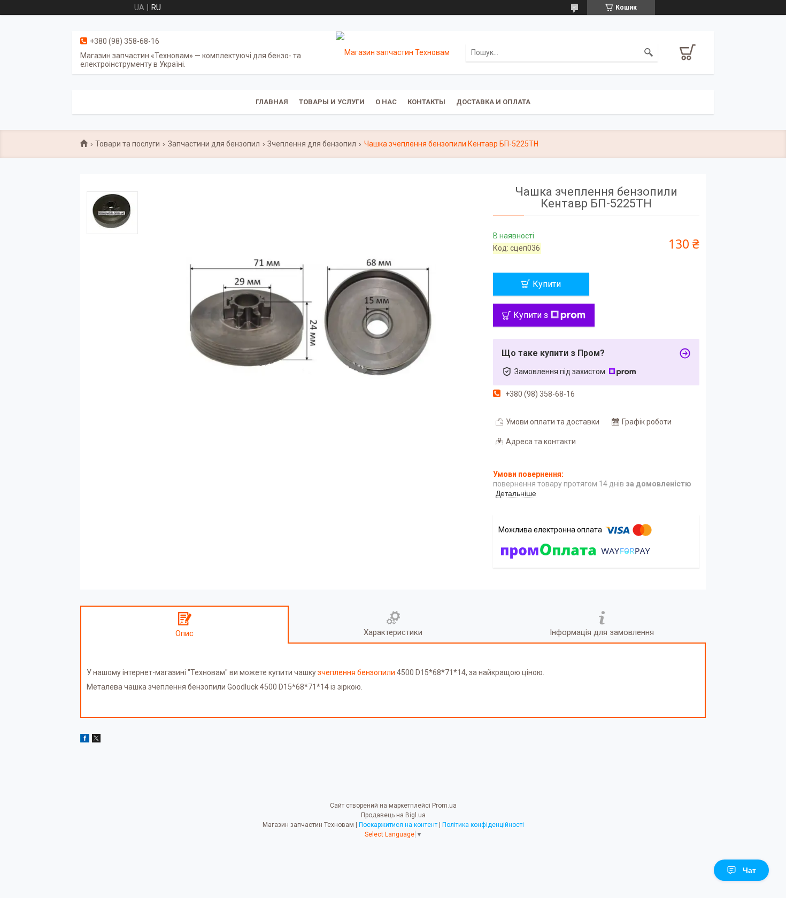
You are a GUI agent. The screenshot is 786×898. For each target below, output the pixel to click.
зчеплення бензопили (356, 672)
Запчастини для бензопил (214, 144)
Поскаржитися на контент (398, 825)
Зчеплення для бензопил (311, 144)
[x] (96, 740)
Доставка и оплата (493, 102)
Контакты (426, 102)
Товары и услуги (332, 102)
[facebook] (84, 740)
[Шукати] (648, 52)
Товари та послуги (127, 144)
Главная (272, 102)
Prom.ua (444, 805)
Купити (547, 284)
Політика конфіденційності (483, 825)
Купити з (530, 315)
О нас (386, 102)
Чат (749, 870)
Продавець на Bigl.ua (393, 815)
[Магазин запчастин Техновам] (393, 52)
